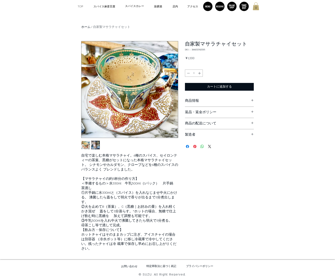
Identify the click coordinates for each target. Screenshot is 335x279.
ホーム (86, 27)
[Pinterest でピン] (195, 146)
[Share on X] (209, 146)
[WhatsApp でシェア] (202, 146)
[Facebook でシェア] (187, 146)
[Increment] (199, 73)
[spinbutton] (193, 73)
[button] (256, 6)
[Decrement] (188, 73)
